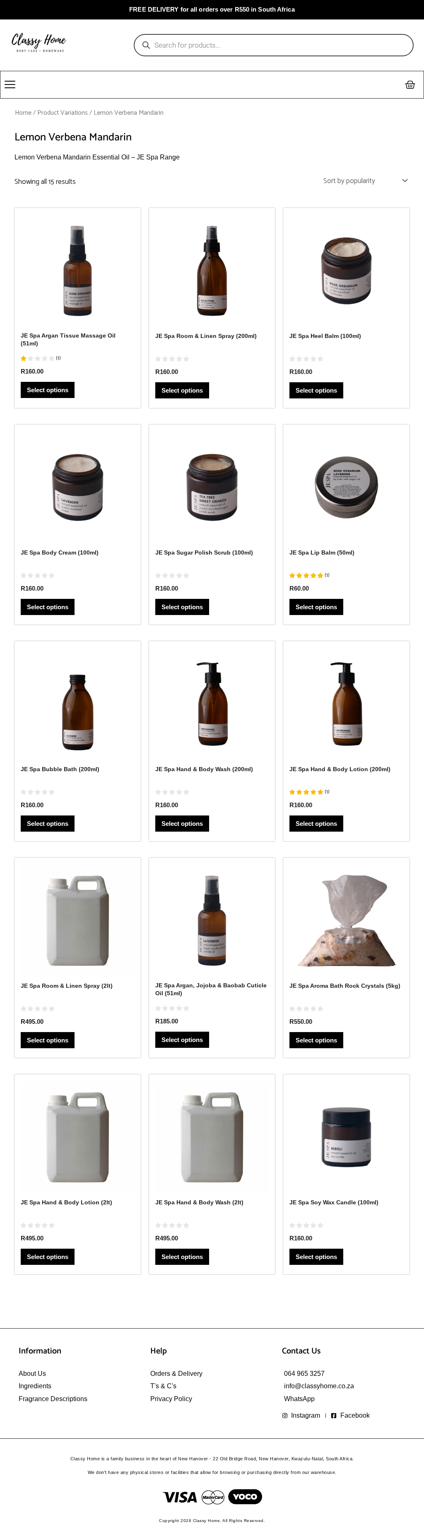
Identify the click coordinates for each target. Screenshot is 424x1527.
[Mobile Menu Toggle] (10, 84)
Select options (47, 389)
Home (23, 113)
